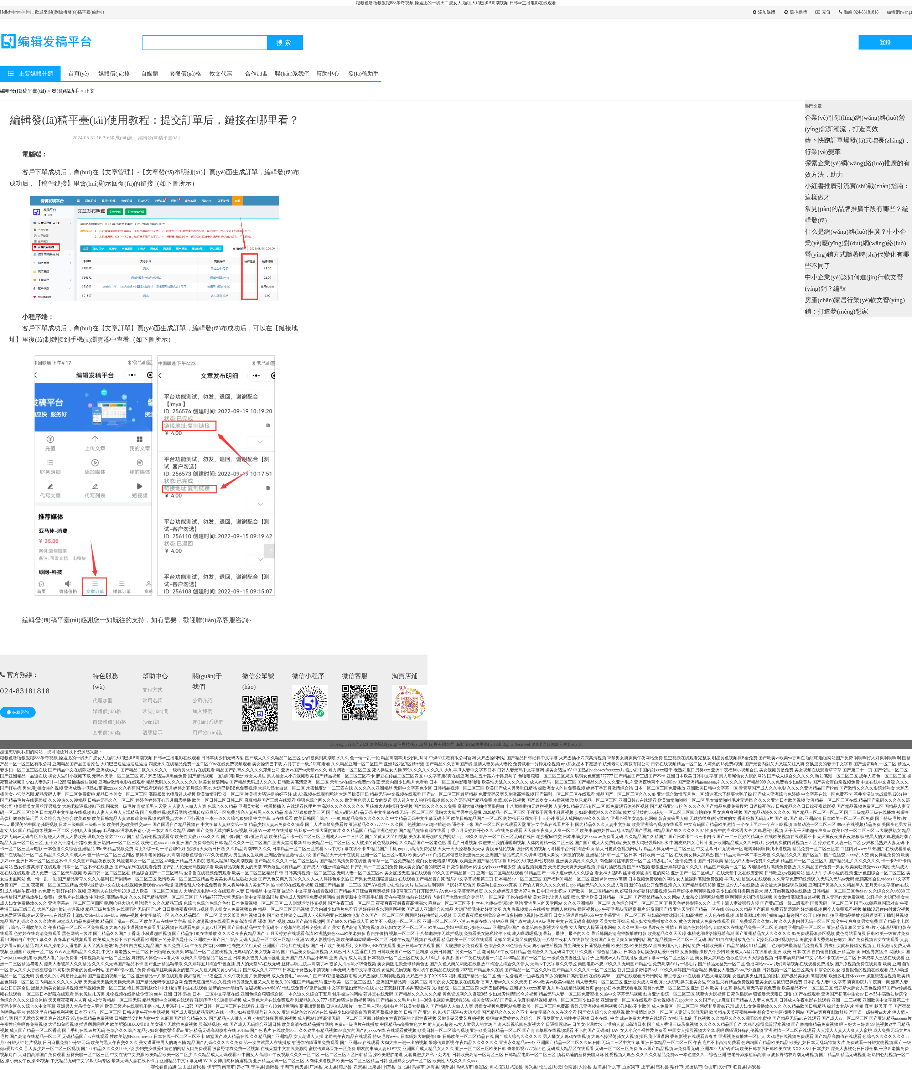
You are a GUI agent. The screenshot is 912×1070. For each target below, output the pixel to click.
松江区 (545, 1066)
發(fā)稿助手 (363, 74)
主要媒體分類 (36, 74)
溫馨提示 (152, 732)
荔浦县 (599, 1066)
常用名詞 (152, 700)
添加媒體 (766, 12)
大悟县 (585, 1066)
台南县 (570, 1066)
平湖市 (286, 1066)
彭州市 (725, 1066)
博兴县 (530, 1066)
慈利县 (662, 1066)
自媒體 (149, 74)
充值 (826, 12)
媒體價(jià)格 (114, 74)
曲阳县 (272, 1066)
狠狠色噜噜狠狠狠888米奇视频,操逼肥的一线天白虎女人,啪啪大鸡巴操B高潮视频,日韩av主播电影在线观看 (456, 2)
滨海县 (432, 1066)
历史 (558, 1066)
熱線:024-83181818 (861, 12)
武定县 (516, 1066)
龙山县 (330, 1066)
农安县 (359, 1066)
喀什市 (676, 1066)
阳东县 (389, 1066)
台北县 (403, 1066)
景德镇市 (693, 1066)
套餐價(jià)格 (185, 74)
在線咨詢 (20, 712)
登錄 (885, 42)
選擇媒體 (798, 12)
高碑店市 (464, 1066)
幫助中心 (327, 74)
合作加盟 (256, 74)
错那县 (345, 1066)
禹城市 (418, 1066)
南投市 (228, 1066)
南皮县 (301, 1066)
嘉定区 (481, 1066)
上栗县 (374, 1066)
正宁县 (647, 1066)
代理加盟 (103, 700)
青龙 (493, 1066)
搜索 (284, 42)
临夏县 (739, 1066)
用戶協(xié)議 (207, 732)
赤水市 (243, 1066)
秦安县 (754, 1066)
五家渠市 (630, 1066)
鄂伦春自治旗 (163, 1066)
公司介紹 (202, 700)
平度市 (614, 1066)
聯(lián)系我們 (292, 74)
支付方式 (152, 690)
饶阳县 (447, 1066)
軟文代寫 (220, 74)
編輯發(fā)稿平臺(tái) (23, 91)
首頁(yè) (78, 74)
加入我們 (202, 711)
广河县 (316, 1066)
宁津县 (257, 1066)
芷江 (503, 1066)
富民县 (199, 1066)
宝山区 (184, 1066)
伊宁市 (213, 1066)
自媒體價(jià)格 (109, 722)
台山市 (710, 1066)
